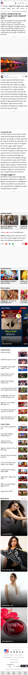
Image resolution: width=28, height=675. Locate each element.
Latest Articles (5, 350)
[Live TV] (22, 3)
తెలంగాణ (22, 6)
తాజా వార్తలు (5, 6)
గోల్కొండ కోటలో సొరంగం (7, 343)
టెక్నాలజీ (13, 8)
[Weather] (18, 3)
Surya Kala (6, 75)
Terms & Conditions (14, 659)
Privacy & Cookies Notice (18, 657)
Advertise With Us (19, 654)
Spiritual (9, 11)
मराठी (14, 0)
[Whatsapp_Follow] (13, 244)
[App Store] (18, 666)
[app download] (15, 3)
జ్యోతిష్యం (9, 8)
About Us (12, 654)
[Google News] (22, 652)
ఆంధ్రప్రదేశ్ (18, 6)
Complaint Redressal (7, 657)
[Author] (2, 76)
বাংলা (21, 0)
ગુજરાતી (17, 0)
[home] (1, 6)
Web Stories (5, 498)
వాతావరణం (22, 8)
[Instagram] (17, 652)
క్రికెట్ (14, 6)
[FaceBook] (11, 652)
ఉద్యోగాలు (4, 8)
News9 (2, 0)
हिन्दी (5, 0)
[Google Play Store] (10, 665)
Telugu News (3, 11)
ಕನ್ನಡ (9, 0)
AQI (20, 3)
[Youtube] (6, 244)
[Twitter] (14, 652)
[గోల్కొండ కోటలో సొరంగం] (11, 328)
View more (23, 308)
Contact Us (6, 654)
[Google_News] (9, 244)
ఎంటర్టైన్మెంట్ (10, 6)
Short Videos (5, 308)
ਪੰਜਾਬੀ (24, 0)
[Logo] (2, 3)
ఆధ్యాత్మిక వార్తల (8, 232)
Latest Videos (5, 424)
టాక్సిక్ (17, 8)
